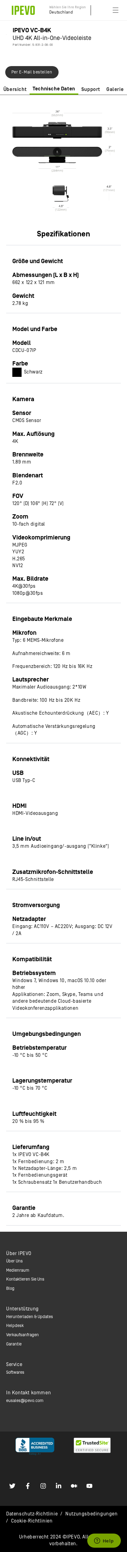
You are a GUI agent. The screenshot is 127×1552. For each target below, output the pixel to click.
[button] (115, 10)
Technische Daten (54, 89)
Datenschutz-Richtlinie (32, 1514)
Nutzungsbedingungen (91, 1514)
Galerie (115, 89)
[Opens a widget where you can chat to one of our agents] (104, 1541)
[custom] (12, 1486)
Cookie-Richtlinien (32, 1521)
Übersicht (15, 89)
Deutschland (61, 12)
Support (90, 89)
